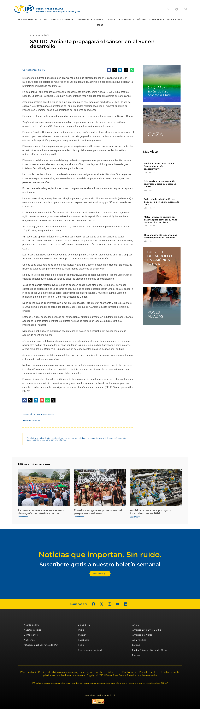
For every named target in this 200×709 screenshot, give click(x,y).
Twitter (82, 635)
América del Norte (142, 635)
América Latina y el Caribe (146, 630)
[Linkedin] (125, 604)
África (135, 625)
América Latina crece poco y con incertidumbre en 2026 (151, 512)
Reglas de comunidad (90, 650)
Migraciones (174, 19)
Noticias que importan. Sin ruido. (100, 554)
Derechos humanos (61, 19)
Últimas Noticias (27, 19)
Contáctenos (31, 635)
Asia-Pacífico (139, 640)
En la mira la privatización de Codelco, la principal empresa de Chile (161, 202)
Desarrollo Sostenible (89, 19)
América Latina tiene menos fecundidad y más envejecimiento (159, 166)
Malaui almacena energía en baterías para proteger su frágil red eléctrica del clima (160, 220)
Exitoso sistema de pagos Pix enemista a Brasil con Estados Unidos (160, 184)
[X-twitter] (101, 604)
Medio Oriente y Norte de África (149, 650)
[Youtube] (117, 604)
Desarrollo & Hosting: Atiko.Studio (100, 695)
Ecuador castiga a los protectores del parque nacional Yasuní (98, 512)
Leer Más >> (149, 172)
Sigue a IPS (84, 625)
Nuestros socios (32, 630)
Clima (43, 19)
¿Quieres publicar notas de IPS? (41, 645)
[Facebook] (93, 604)
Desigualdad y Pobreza (120, 19)
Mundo (136, 655)
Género (141, 19)
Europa (136, 645)
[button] (186, 9)
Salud (100, 25)
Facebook (83, 640)
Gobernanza (156, 19)
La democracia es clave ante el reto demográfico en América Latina (41, 512)
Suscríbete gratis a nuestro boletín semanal (100, 564)
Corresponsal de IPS (33, 69)
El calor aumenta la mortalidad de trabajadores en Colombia (160, 236)
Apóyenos (29, 640)
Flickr (81, 645)
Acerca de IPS (31, 625)
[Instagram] (109, 604)
